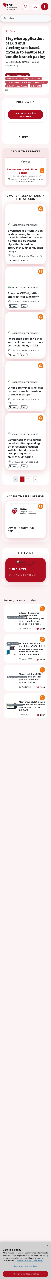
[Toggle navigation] (44, 6)
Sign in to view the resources (26, 114)
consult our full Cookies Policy (30, 1261)
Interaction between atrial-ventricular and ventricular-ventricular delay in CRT (25, 342)
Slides (23, 260)
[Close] (48, 1245)
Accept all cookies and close (26, 1274)
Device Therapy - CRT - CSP (23, 529)
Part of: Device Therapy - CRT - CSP (23, 79)
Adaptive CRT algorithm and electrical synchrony (23, 294)
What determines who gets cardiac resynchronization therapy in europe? (25, 391)
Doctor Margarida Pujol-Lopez (23, 171)
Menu (12, 18)
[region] (25, 1260)
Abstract (13, 260)
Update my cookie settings (25, 1266)
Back (12, 31)
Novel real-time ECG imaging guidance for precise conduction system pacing (30, 678)
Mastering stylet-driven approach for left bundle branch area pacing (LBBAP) (32, 705)
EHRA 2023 (17, 569)
